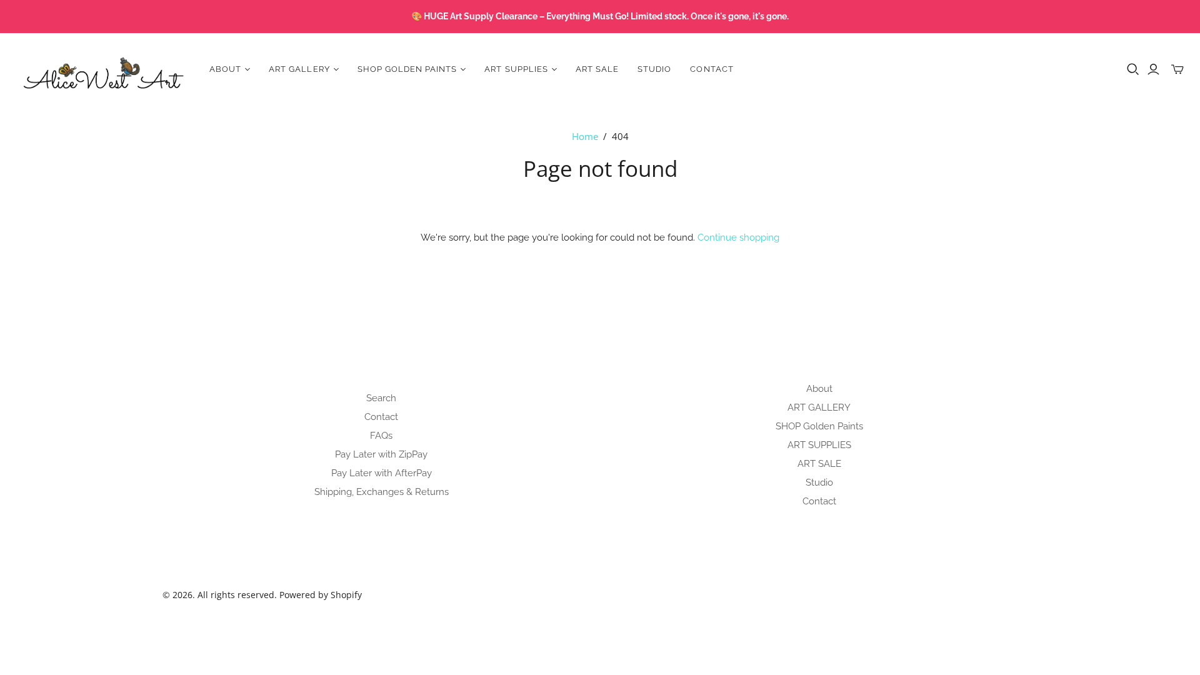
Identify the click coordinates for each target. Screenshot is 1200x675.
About (819, 388)
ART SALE (597, 69)
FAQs (381, 435)
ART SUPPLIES (819, 445)
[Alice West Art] (103, 69)
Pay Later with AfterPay (381, 473)
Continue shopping (738, 237)
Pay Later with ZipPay (381, 454)
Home (585, 136)
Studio (654, 69)
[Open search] (1133, 69)
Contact (711, 69)
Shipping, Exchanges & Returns (381, 492)
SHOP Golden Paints (819, 426)
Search (381, 398)
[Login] (1153, 69)
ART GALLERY (819, 407)
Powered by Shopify (320, 595)
